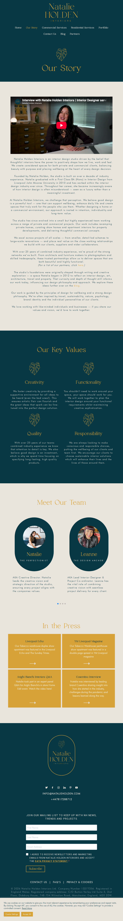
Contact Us (50, 34)
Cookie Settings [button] (12, 914)
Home (18, 27)
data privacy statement (51, 861)
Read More (27, 908)
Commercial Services (54, 27)
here (80, 265)
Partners (75, 34)
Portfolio (103, 27)
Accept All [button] (27, 914)
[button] (57, 603)
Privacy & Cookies (80, 882)
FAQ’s (57, 882)
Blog (63, 34)
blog (77, 285)
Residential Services (82, 27)
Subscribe (35, 868)
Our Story (32, 27)
